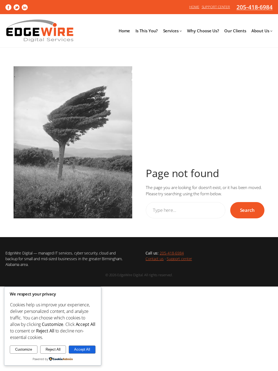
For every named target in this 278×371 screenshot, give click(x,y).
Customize (23, 349)
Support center (179, 258)
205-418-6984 (254, 7)
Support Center (216, 6)
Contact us (155, 258)
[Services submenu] (180, 31)
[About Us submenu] (271, 31)
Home (194, 6)
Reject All (53, 349)
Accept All (82, 349)
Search (247, 210)
